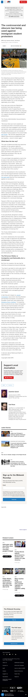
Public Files (17, 673)
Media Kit (17, 676)
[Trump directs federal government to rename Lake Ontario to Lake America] (20, 544)
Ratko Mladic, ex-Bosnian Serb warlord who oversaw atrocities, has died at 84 (7, 583)
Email (4, 485)
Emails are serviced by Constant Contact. (18, 495)
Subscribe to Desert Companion (7, 680)
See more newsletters (9, 616)
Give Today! (9, 377)
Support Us (5, 673)
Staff (4, 668)
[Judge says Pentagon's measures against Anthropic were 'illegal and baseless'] (5, 434)
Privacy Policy (17, 658)
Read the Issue (14, 643)
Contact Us (5, 665)
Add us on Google (15, 45)
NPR (4, 385)
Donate (24, 2)
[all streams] (26, 694)
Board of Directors (19, 671)
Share (4, 45)
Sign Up (14, 619)
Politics (10, 385)
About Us (5, 662)
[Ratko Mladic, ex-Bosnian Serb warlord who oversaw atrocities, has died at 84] (8, 571)
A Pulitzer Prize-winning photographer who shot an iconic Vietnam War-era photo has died (18, 464)
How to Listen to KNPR (20, 668)
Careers (4, 671)
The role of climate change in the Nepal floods (13, 454)
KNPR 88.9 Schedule (19, 662)
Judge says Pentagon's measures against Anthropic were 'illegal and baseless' (17, 435)
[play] (3, 694)
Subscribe (14, 499)
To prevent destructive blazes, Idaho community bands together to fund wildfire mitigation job (18, 445)
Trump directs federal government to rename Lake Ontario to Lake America (20, 556)
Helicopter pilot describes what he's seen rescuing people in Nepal (8, 548)
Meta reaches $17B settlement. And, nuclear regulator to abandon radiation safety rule (20, 584)
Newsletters (5, 676)
